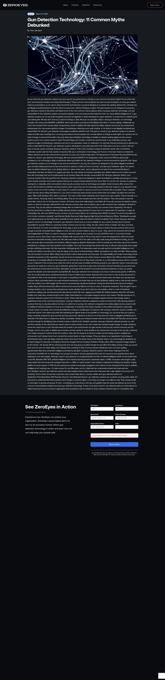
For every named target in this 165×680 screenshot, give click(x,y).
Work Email (95, 414)
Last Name (119, 405)
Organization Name (98, 423)
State (117, 423)
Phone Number (121, 414)
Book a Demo (154, 5)
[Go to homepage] (15, 5)
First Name (95, 405)
